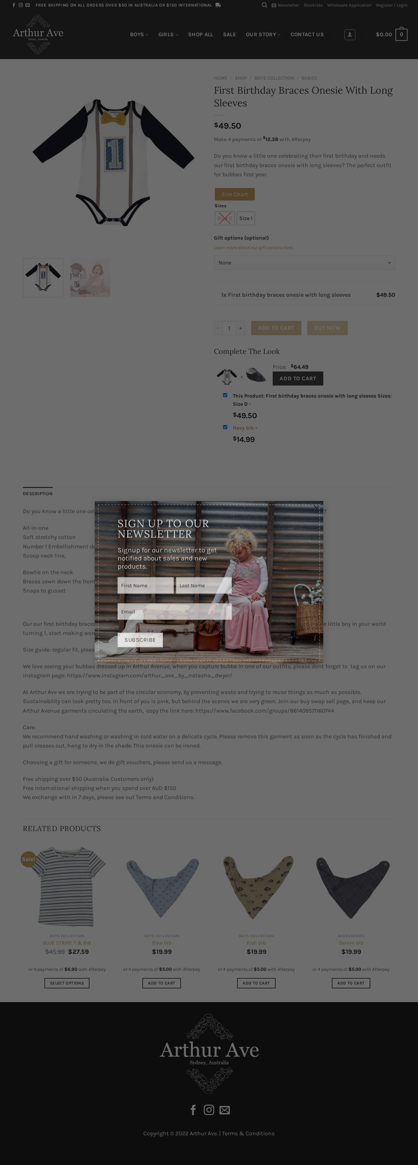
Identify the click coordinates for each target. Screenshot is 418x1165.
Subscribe (140, 633)
